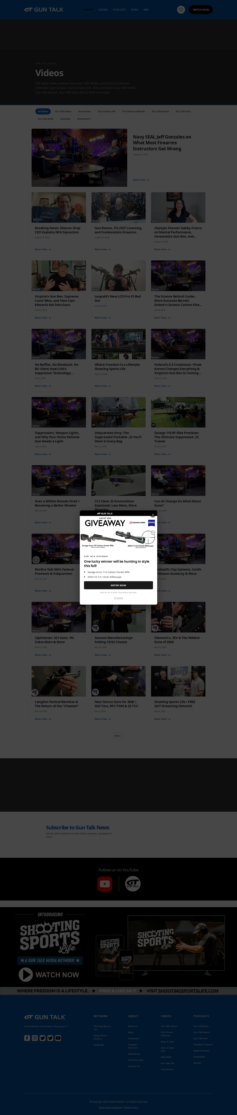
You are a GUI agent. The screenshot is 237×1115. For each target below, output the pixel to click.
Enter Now (118, 585)
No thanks (118, 598)
